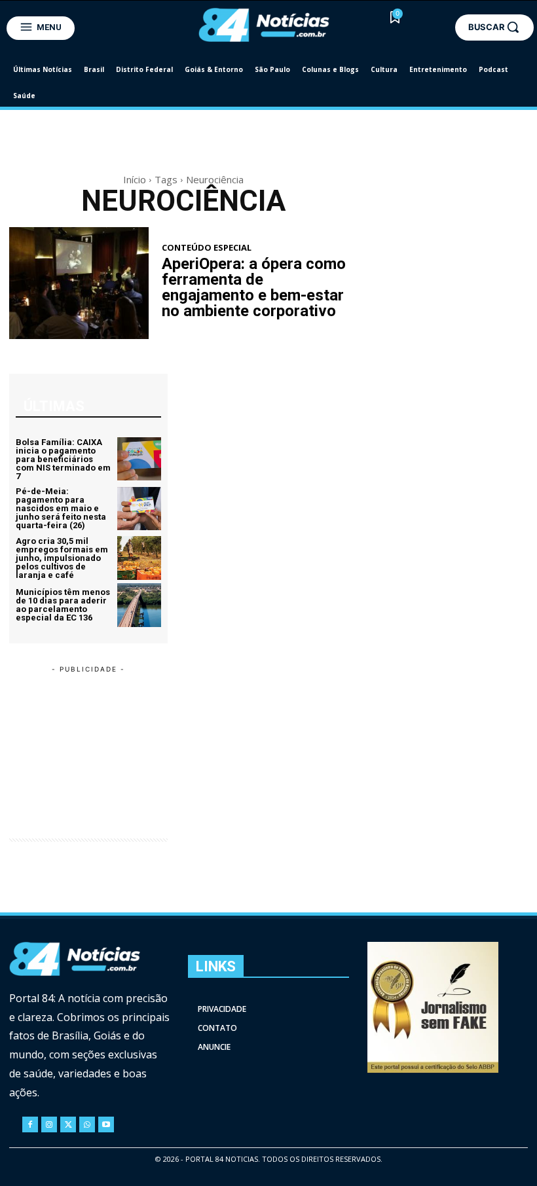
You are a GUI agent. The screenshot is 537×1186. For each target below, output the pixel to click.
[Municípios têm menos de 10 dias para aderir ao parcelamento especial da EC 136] (139, 605)
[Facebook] (30, 1124)
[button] (494, 27)
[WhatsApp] (87, 1124)
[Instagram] (49, 1124)
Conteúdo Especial (206, 247)
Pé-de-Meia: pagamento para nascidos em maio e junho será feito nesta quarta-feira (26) (61, 508)
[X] (68, 1124)
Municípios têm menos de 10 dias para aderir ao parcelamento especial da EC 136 (63, 604)
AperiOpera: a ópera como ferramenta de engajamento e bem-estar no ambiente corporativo (254, 287)
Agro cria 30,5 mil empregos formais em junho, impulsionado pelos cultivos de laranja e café (62, 558)
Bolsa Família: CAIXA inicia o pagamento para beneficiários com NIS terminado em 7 (63, 459)
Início (134, 179)
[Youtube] (106, 1124)
